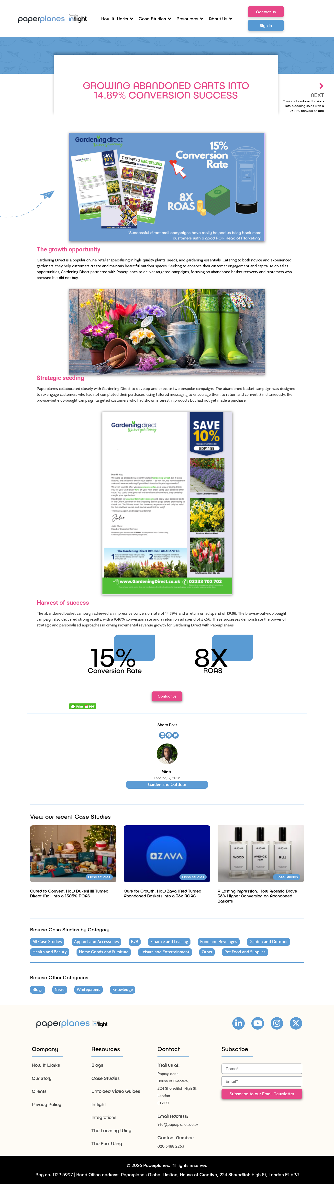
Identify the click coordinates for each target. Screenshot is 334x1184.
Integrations (103, 1117)
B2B (134, 941)
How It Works (46, 1065)
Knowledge (122, 989)
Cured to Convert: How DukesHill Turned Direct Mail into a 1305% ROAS (69, 893)
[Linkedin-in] (238, 1023)
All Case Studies (47, 941)
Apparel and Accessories (96, 941)
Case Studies (105, 1078)
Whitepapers (88, 989)
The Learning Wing (111, 1130)
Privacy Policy (46, 1104)
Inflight (98, 1104)
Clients (39, 1091)
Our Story (42, 1078)
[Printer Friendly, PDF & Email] (82, 706)
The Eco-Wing (106, 1143)
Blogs (38, 989)
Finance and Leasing (169, 941)
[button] (162, 735)
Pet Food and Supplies (245, 951)
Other (207, 951)
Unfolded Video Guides (115, 1091)
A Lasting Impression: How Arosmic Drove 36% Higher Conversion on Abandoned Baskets (257, 895)
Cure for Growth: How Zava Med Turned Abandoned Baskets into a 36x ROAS (162, 893)
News (60, 989)
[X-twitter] (296, 1023)
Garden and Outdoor (167, 784)
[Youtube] (257, 1023)
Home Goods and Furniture (103, 951)
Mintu (167, 771)
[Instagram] (277, 1023)
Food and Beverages (218, 941)
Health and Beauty (50, 951)
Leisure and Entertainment (165, 951)
